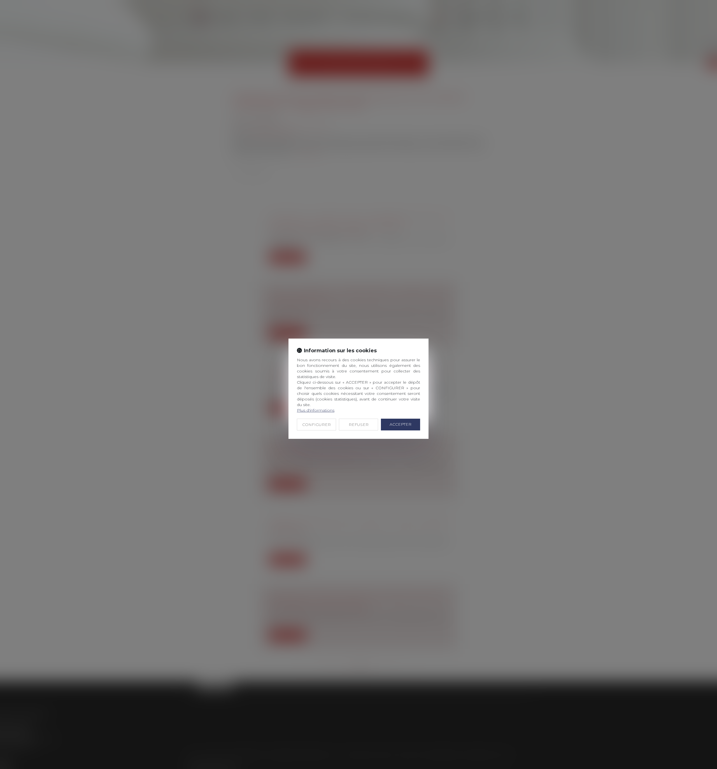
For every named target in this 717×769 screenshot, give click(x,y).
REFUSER (359, 424)
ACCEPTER (400, 424)
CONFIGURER (316, 424)
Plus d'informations (315, 410)
